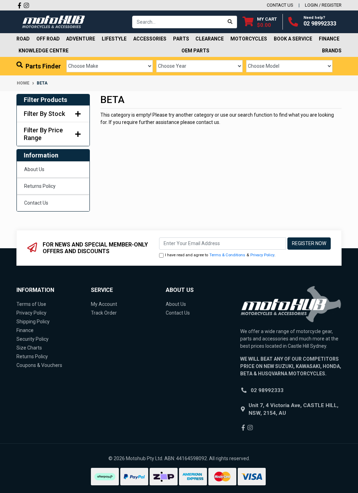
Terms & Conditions (227, 255)
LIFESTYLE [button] (114, 39)
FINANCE (329, 39)
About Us (34, 169)
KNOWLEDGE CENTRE (44, 50)
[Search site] (230, 22)
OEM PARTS (195, 50)
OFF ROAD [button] (48, 39)
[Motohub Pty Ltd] (53, 21)
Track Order (104, 313)
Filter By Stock (44, 113)
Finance (25, 330)
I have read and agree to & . (220, 255)
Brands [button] (332, 50)
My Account (104, 304)
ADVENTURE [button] (80, 39)
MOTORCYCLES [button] (248, 39)
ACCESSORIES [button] (149, 39)
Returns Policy (40, 186)
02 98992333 (319, 23)
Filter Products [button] (45, 99)
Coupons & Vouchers (39, 365)
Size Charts (29, 348)
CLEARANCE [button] (209, 39)
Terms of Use (31, 304)
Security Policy (32, 339)
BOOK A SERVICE (293, 39)
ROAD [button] (23, 39)
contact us (280, 5)
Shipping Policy (33, 321)
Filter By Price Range (43, 133)
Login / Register (323, 5)
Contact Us (36, 203)
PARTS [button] (181, 39)
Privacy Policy (262, 255)
